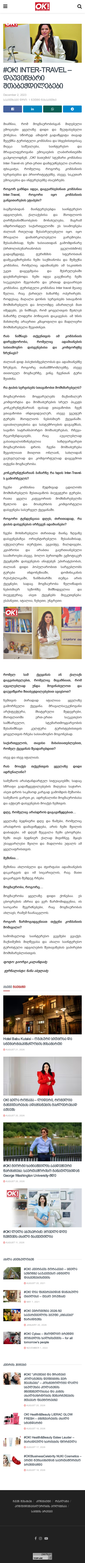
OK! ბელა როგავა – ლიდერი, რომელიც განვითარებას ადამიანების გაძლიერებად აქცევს (40, 1105)
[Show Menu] (5, 6)
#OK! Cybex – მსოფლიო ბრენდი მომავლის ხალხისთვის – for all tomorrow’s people (49, 1338)
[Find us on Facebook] (36, 1538)
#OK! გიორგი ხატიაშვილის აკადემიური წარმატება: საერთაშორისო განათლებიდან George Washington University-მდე (41, 1170)
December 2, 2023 (14, 94)
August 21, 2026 (15, 1049)
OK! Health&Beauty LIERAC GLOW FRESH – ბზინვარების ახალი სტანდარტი (48, 1419)
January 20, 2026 (36, 1325)
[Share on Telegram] (72, 109)
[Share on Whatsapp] (52, 109)
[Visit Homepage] (42, 6)
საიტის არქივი (42, 1511)
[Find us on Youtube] (46, 1538)
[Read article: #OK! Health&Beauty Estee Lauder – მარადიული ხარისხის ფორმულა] (12, 1441)
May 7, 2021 (33, 1302)
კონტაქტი (43, 1501)
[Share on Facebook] (12, 109)
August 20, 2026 (15, 1115)
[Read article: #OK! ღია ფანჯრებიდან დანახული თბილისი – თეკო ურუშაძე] (12, 1296)
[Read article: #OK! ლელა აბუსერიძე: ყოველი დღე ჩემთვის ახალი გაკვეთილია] (42, 1207)
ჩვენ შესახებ (22, 1501)
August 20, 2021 (35, 1283)
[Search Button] (79, 6)
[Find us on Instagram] (40, 1538)
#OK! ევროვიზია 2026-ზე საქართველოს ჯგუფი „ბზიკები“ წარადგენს (49, 1315)
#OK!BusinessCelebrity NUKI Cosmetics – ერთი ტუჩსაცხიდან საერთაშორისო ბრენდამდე (53, 1460)
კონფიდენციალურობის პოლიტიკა (41, 1506)
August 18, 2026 (35, 1428)
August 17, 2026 (35, 1447)
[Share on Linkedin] (32, 109)
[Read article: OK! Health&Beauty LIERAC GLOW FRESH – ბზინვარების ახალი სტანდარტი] (12, 1418)
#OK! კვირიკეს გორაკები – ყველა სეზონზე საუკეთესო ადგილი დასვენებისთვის (50, 1273)
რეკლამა (62, 1501)
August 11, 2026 (14, 1242)
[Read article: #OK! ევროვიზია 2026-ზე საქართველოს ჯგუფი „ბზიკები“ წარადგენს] (12, 1315)
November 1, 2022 (37, 1348)
